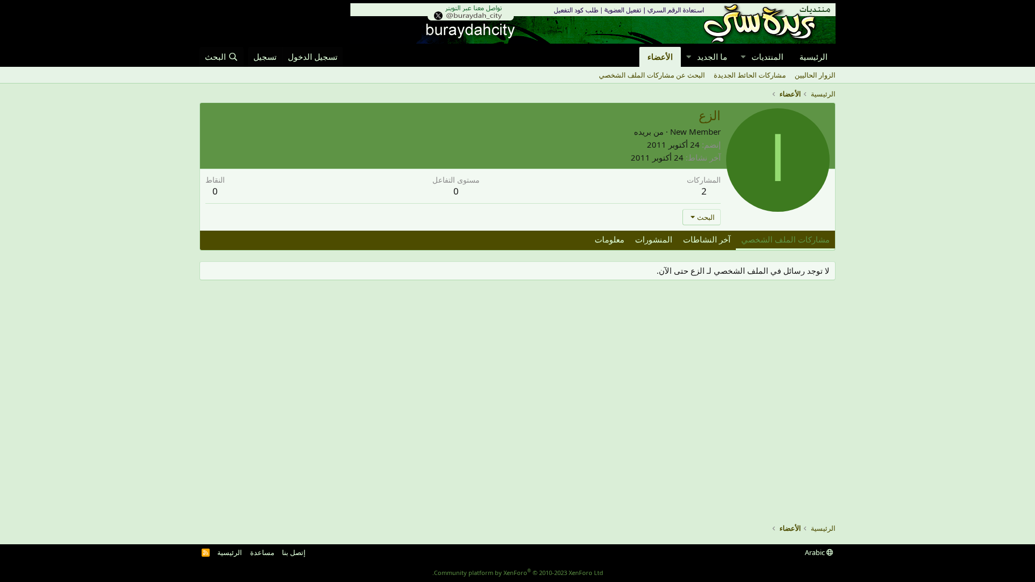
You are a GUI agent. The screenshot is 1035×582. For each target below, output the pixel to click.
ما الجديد (712, 56)
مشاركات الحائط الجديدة (750, 75)
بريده (642, 131)
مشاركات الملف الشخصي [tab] (785, 239)
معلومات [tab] (609, 239)
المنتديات (767, 56)
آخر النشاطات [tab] (706, 239)
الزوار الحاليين (815, 75)
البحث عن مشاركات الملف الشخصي (652, 75)
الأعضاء (660, 56)
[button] (742, 57)
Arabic (815, 552)
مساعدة (262, 552)
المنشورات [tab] (653, 239)
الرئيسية (813, 56)
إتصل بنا (294, 552)
